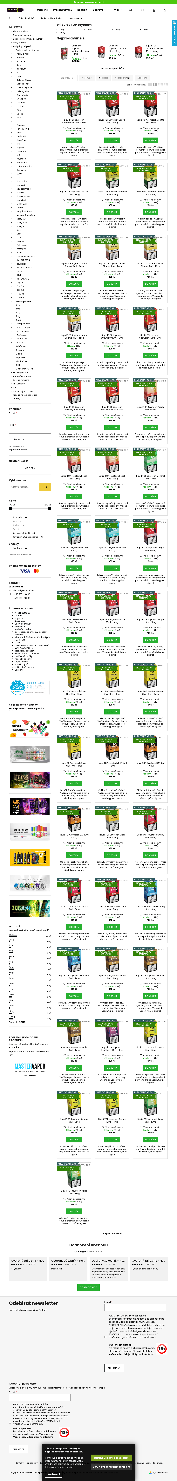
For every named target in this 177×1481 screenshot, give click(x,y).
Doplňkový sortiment (23, 391)
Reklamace (20, 626)
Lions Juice (22, 181)
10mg (11, 983)
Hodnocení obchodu (25, 650)
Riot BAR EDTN (23, 260)
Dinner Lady (22, 95)
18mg (11, 1011)
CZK (131, 10)
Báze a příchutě (21, 372)
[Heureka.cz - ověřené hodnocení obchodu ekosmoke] (30, 687)
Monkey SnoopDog (26, 215)
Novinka (18, 525)
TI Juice (20, 293)
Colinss (20, 76)
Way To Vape (23, 327)
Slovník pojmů (21, 664)
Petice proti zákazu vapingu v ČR (26, 708)
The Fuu (20, 286)
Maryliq (20, 207)
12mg (11, 994)
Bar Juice (21, 61)
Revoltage (21, 263)
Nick (19, 230)
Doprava (19, 618)
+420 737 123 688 (21, 594)
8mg (11, 972)
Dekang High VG (24, 87)
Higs (19, 143)
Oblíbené (19, 669)
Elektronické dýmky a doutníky (28, 38)
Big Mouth (21, 68)
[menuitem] (42, 10)
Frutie (19, 132)
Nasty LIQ (21, 218)
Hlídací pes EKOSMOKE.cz (27, 653)
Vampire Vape (24, 323)
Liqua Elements (24, 188)
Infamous (21, 151)
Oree (19, 233)
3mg (18, 308)
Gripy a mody (19, 42)
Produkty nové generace (25, 395)
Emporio (21, 125)
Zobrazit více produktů (111, 68)
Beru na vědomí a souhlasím (111, 1457)
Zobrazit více (88, 1287)
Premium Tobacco (26, 256)
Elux (18, 121)
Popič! (19, 252)
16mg (18, 320)
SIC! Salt (20, 290)
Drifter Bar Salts (24, 166)
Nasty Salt (21, 226)
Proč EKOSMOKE (22, 613)
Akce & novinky (20, 31)
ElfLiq (19, 117)
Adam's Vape (23, 53)
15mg (11, 1000)
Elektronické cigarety (23, 35)
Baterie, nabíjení (21, 380)
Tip (16, 529)
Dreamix (21, 102)
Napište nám (21, 621)
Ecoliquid (21, 106)
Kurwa (20, 173)
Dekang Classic (24, 80)
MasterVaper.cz (30, 1075)
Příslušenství (19, 383)
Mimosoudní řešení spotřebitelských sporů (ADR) (32, 638)
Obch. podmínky (23, 623)
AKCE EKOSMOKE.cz (24, 648)
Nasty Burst (22, 222)
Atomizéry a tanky (22, 376)
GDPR (17, 642)
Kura (19, 177)
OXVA (19, 237)
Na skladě (20, 517)
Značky (16, 398)
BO (18, 72)
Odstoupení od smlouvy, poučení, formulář (31, 633)
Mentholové (22, 361)
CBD (18, 365)
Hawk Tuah (22, 140)
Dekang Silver (23, 91)
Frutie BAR (21, 136)
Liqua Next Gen (24, 196)
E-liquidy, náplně (22, 46)
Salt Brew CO (23, 278)
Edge (19, 110)
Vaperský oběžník (23, 659)
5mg (11, 961)
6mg (18, 312)
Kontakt (18, 615)
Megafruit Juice (24, 211)
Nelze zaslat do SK (24, 533)
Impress (20, 147)
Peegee (20, 241)
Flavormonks (23, 128)
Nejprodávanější (122, 78)
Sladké (19, 353)
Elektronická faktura (24, 667)
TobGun (20, 297)
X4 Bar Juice (23, 331)
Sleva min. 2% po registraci (28, 537)
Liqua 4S (21, 185)
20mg (12, 1016)
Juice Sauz (22, 162)
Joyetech (21, 158)
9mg (11, 978)
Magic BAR (22, 203)
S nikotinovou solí (24, 368)
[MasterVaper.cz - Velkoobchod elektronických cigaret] (30, 1066)
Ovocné (20, 350)
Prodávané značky (23, 656)
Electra (20, 113)
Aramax (20, 57)
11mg (18, 316)
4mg (11, 956)
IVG (18, 155)
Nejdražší (103, 78)
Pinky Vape (22, 245)
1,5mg (11, 939)
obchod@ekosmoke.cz (24, 590)
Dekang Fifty (23, 83)
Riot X (19, 271)
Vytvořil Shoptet (160, 1472)
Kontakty (20, 1463)
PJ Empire (21, 248)
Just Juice (21, 170)
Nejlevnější (87, 78)
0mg (18, 305)
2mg (11, 945)
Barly (19, 65)
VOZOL (20, 342)
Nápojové (20, 357)
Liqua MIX (21, 192)
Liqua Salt (21, 200)
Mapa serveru (21, 661)
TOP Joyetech (23, 301)
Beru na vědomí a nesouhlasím (111, 1466)
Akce (17, 521)
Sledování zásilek (23, 629)
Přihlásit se (18, 439)
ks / (30, 467)
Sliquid (20, 282)
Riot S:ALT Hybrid (24, 267)
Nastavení (53, 1474)
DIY (14, 387)
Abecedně (142, 78)
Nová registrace (16, 446)
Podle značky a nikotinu (27, 50)
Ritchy (20, 275)
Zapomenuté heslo (18, 449)
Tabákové (21, 346)
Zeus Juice (22, 338)
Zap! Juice (22, 335)
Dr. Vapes (21, 98)
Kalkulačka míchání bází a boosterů (32, 645)
